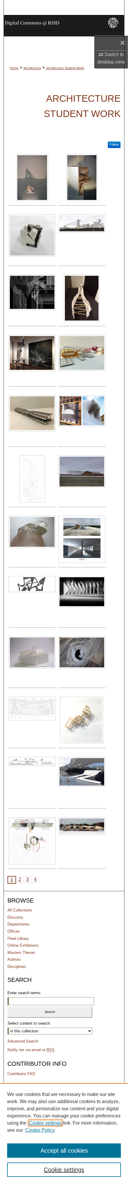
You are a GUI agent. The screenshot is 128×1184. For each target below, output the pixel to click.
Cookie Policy (40, 1130)
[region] (64, 1133)
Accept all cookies (64, 1150)
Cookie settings (45, 1123)
